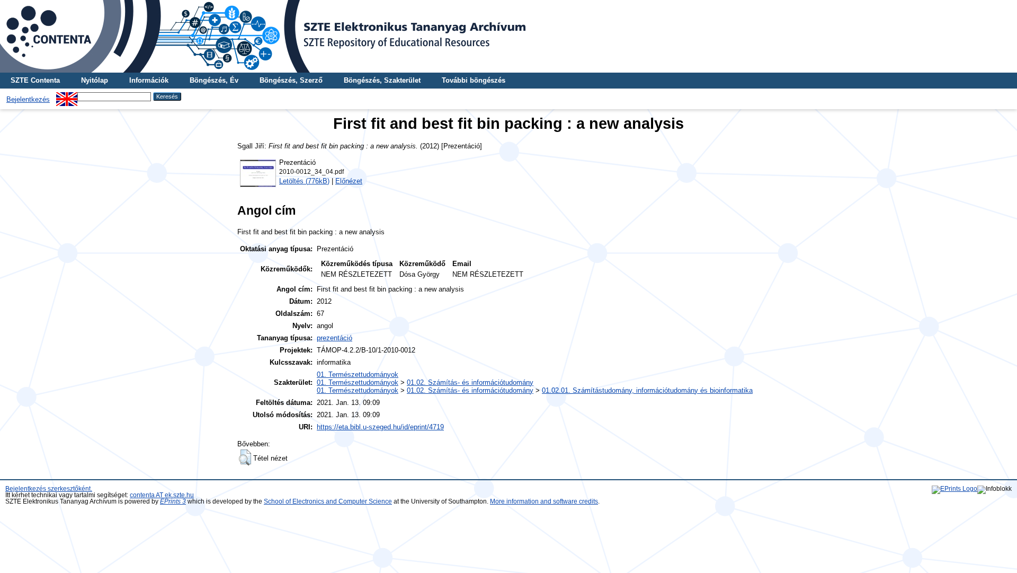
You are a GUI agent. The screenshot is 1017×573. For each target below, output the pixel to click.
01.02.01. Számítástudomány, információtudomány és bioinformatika (647, 390)
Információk (148, 80)
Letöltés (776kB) (304, 181)
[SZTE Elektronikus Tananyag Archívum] (508, 36)
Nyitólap (94, 80)
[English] (66, 96)
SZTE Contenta (35, 80)
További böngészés (473, 80)
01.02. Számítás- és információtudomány (470, 382)
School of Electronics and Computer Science (328, 501)
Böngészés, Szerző (291, 80)
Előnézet (348, 181)
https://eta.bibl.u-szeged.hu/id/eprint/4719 (380, 427)
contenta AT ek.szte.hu (162, 495)
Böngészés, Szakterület (382, 80)
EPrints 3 (173, 501)
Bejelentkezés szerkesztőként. (48, 489)
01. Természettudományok (357, 374)
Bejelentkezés (28, 99)
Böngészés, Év (214, 80)
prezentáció (334, 338)
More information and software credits (544, 501)
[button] (245, 457)
